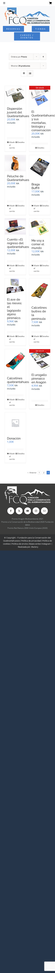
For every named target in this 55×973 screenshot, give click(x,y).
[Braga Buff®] (39, 167)
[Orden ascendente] (43, 57)
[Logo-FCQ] (27, 9)
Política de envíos (20, 544)
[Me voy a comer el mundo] (39, 227)
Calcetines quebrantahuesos (19, 380)
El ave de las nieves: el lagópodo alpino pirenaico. (14, 309)
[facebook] (10, 510)
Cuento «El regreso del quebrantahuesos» (20, 243)
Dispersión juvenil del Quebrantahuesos (20, 112)
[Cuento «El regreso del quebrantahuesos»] (15, 226)
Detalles (21, 142)
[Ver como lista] (30, 73)
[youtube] (27, 510)
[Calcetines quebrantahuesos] (15, 361)
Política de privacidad (31, 541)
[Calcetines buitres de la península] (39, 290)
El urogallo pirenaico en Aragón (39, 378)
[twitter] (19, 510)
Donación (14, 438)
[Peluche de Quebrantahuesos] (15, 163)
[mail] (44, 510)
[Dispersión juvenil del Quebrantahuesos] (15, 95)
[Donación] (15, 423)
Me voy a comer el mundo (37, 244)
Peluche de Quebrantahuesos (20, 178)
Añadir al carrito (12, 145)
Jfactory (34, 547)
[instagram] (36, 510)
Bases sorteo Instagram (40, 544)
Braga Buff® (35, 186)
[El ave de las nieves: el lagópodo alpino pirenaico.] (15, 286)
